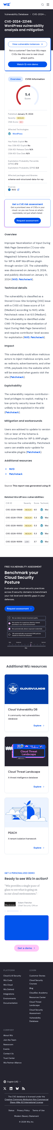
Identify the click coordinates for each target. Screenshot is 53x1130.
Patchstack (25, 279)
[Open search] (42, 4)
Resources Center (37, 997)
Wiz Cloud (8, 985)
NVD (15, 279)
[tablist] (27, 79)
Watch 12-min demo (27, 64)
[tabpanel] (27, 138)
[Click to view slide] (5, 911)
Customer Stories (37, 975)
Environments (9, 998)
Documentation (10, 1003)
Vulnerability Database (16, 14)
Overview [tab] (15, 79)
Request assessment (27, 220)
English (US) (12, 1081)
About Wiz (8, 1035)
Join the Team (9, 1040)
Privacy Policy (23, 1110)
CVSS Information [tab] (35, 79)
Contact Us (8, 1053)
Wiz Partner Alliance (12, 1062)
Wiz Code (7, 980)
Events (6, 1049)
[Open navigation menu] (48, 4)
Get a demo (25, 948)
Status (11, 1110)
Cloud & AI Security (12, 975)
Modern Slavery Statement (26, 1116)
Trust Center (9, 1058)
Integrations (8, 994)
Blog (31, 988)
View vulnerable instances (26, 44)
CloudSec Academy (38, 992)
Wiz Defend (8, 989)
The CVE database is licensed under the (26, 1099)
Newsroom (8, 1044)
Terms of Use (39, 1110)
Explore (37, 725)
